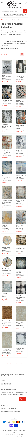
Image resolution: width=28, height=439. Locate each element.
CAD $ (13, 418)
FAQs (14, 432)
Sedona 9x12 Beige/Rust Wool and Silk (6, 152)
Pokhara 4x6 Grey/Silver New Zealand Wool (20, 324)
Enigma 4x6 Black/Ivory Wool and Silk (20, 297)
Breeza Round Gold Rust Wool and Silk (6, 248)
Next (21, 363)
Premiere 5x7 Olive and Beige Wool (6, 322)
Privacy (15, 430)
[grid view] (22, 54)
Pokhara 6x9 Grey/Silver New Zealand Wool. (6, 350)
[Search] (25, 11)
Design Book (22, 430)
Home (2, 19)
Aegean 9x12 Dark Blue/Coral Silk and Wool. (7, 177)
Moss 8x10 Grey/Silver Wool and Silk (6, 126)
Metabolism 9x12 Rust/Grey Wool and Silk (20, 127)
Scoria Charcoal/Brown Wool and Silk (20, 76)
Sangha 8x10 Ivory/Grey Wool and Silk (6, 76)
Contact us (13, 429)
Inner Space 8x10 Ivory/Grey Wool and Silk (20, 348)
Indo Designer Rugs (6, 79)
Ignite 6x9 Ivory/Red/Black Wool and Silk (20, 101)
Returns (20, 429)
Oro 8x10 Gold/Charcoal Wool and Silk (6, 227)
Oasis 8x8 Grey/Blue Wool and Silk (6, 295)
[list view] (25, 54)
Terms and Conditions (6, 430)
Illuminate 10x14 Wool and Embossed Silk (20, 272)
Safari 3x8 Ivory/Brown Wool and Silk (20, 248)
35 (16, 363)
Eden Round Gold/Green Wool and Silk (6, 270)
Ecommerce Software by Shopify (14, 436)
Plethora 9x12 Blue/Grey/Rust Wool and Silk (20, 227)
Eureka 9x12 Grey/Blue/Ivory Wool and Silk (20, 152)
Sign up (22, 399)
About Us (7, 429)
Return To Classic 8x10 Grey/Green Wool (7, 202)
